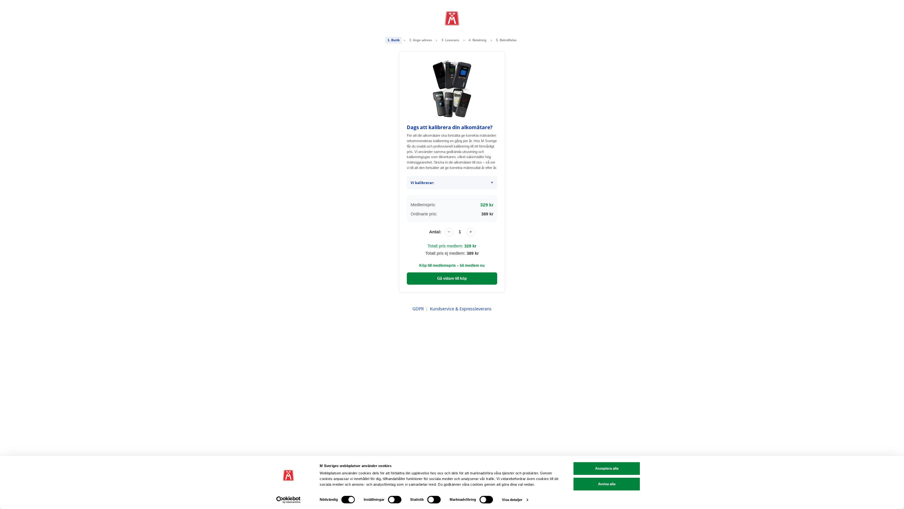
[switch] (394, 499)
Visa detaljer (512, 500)
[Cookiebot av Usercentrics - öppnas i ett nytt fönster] (288, 499)
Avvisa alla (606, 484)
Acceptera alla (606, 468)
